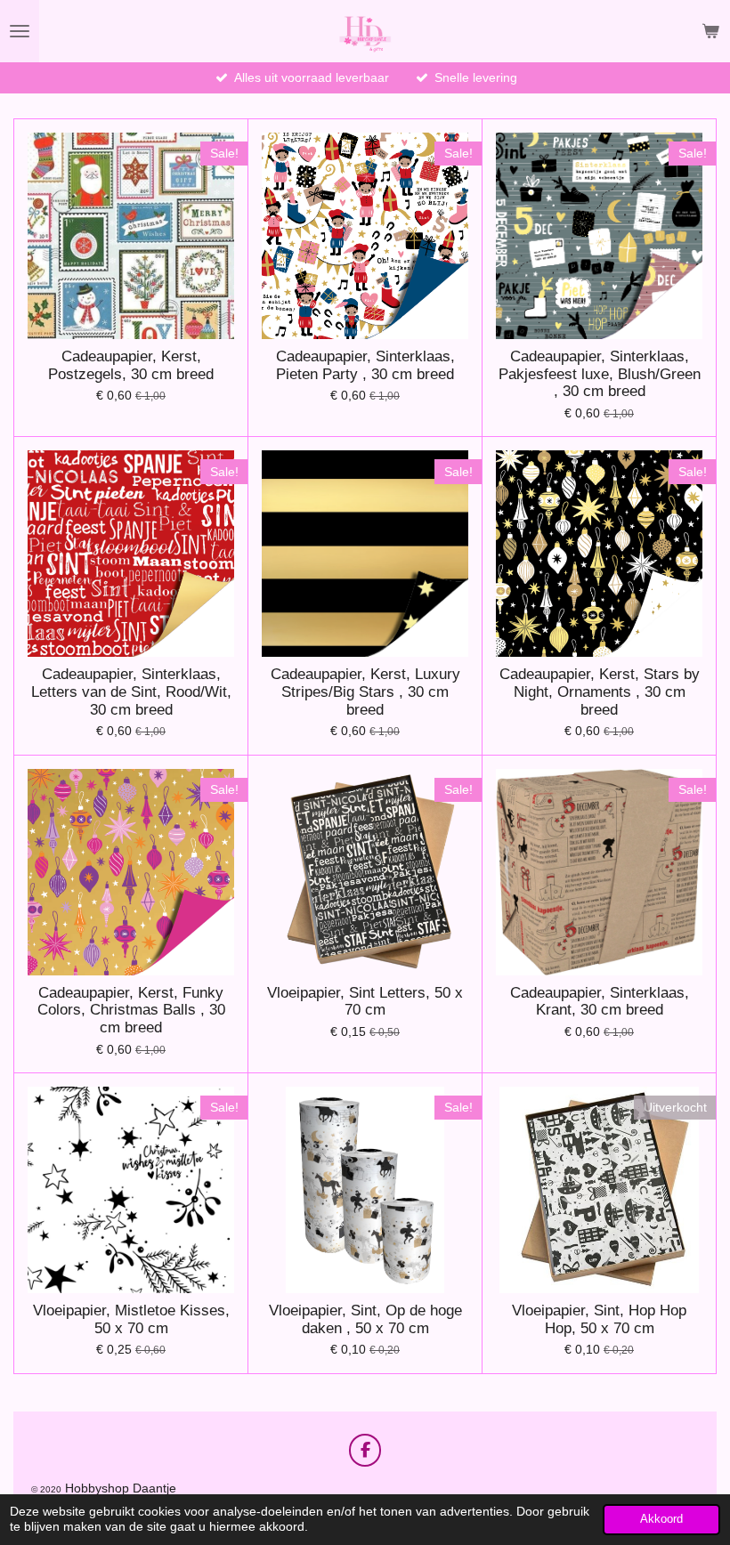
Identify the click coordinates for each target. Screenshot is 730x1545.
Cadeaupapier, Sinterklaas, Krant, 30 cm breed (599, 1001)
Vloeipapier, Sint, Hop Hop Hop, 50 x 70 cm (599, 1319)
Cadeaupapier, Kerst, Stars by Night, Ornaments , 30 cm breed (599, 691)
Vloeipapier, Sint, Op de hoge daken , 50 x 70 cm (365, 1319)
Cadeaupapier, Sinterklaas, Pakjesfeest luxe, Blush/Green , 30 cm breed (600, 374)
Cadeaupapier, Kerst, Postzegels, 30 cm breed (131, 365)
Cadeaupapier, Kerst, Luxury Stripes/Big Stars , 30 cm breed (365, 691)
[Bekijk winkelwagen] (710, 31)
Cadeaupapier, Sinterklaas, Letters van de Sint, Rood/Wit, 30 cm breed (131, 691)
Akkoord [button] (661, 1519)
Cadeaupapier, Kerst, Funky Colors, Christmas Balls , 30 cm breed (131, 1010)
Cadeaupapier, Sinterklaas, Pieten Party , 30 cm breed (365, 365)
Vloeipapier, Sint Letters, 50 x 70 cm (365, 1001)
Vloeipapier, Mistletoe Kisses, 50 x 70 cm (131, 1319)
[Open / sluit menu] (19, 31)
